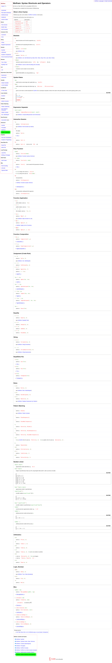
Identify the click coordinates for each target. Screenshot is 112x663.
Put (17, 371)
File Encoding (4, 165)
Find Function (4, 29)
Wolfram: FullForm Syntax (22, 648)
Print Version (4, 24)
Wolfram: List (21, 51)
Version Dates (4, 19)
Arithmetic (3, 52)
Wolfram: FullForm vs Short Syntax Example (26, 650)
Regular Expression (5, 44)
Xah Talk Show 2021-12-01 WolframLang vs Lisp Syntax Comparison (32, 632)
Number (3, 50)
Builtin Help (4, 27)
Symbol (35, 90)
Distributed (18, 612)
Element (18, 605)
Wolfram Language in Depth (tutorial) (103, 1)
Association (4, 120)
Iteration (3, 95)
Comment (3, 34)
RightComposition (20, 248)
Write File (3, 147)
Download (3, 10)
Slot (17, 166)
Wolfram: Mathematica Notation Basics (25, 652)
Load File (3, 152)
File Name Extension (6, 12)
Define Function (5, 101)
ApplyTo (18, 274)
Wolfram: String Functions (24, 344)
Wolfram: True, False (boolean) (25, 574)
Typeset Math (4, 170)
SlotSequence (19, 186)
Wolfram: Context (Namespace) (23, 643)
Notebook (3, 17)
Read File (3, 145)
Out (17, 135)
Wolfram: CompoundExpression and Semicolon (29, 114)
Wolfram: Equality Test (23, 320)
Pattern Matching (5, 106)
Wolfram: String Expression (24, 352)
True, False (4, 62)
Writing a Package (5, 155)
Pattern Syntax (4, 112)
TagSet (18, 296)
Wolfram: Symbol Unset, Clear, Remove (25, 641)
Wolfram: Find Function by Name (25, 126)
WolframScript (4, 14)
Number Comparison (6, 54)
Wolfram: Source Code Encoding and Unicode (28, 64)
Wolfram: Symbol (20, 639)
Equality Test (4, 64)
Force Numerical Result (6, 56)
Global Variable (4, 82)
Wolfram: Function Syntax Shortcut (26, 156)
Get (17, 364)
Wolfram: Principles (20, 645)
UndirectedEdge (20, 619)
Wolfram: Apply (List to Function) (24, 225)
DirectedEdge (19, 626)
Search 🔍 (3, 6)
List (2, 69)
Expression (4, 75)
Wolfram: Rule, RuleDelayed (24, 390)
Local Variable (4, 85)
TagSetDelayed (20, 303)
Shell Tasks (4, 160)
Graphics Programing (6, 139)
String (2, 42)
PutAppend (19, 378)
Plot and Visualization (6, 137)
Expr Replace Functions (4, 109)
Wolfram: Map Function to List (25, 218)
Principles (3, 127)
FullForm (3, 129)
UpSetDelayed (19, 289)
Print (2, 37)
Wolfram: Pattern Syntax (23, 413)
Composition (19, 241)
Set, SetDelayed (5, 114)
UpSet (17, 282)
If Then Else (4, 90)
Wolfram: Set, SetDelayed (24, 260)
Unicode (3, 168)
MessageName (19, 594)
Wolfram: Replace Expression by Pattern (27, 401)
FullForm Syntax (32, 14)
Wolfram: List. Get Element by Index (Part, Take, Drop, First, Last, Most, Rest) (36, 57)
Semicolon (3, 77)
